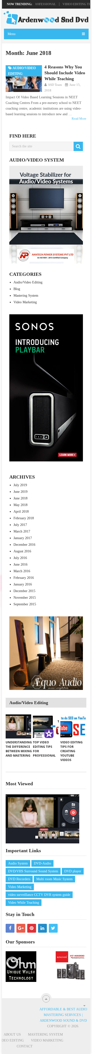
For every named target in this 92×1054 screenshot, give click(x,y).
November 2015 (24, 597)
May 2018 (20, 505)
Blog (16, 289)
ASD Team (55, 85)
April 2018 (21, 511)
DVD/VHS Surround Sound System (33, 871)
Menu (11, 34)
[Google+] (20, 928)
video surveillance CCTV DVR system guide (39, 895)
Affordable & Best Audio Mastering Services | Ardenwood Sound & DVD (63, 1014)
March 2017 (21, 531)
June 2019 (20, 492)
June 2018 (20, 498)
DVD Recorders (19, 879)
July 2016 (20, 558)
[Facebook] (10, 928)
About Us (12, 1034)
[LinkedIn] (42, 928)
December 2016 (24, 544)
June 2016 (20, 564)
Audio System (18, 863)
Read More (79, 118)
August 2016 (22, 551)
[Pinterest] (31, 928)
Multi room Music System (54, 879)
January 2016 (22, 584)
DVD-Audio (42, 863)
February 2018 (23, 518)
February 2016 (23, 578)
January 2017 (22, 538)
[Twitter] (53, 928)
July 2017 (20, 525)
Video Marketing (25, 302)
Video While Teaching (23, 902)
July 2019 (20, 485)
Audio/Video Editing (27, 282)
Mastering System (25, 295)
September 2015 (24, 604)
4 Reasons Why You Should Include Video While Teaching (64, 72)
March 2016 (21, 571)
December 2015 (24, 591)
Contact (25, 1046)
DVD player (72, 871)
